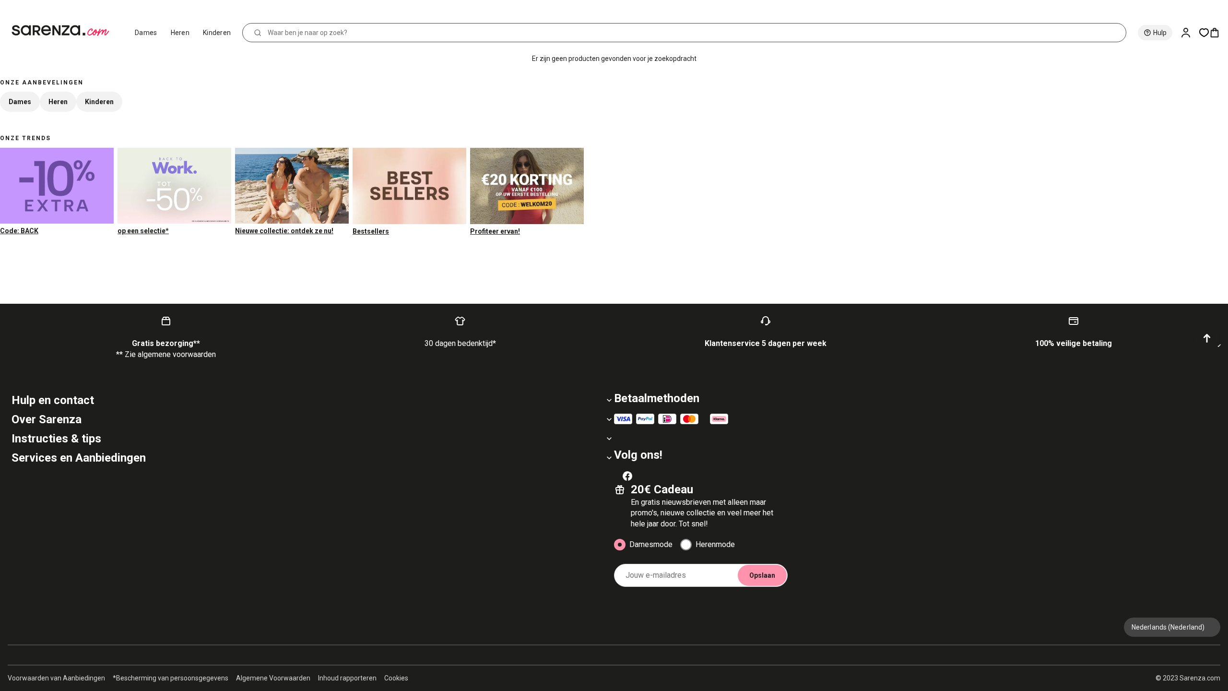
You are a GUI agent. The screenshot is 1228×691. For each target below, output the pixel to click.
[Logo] (64, 30)
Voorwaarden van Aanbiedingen (56, 678)
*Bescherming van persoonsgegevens (170, 678)
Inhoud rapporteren (347, 678)
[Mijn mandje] (1218, 32)
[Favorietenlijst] (1204, 32)
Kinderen (217, 32)
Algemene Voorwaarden (273, 678)
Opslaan (762, 575)
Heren (180, 32)
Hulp (1160, 32)
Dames (146, 32)
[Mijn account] (1189, 32)
